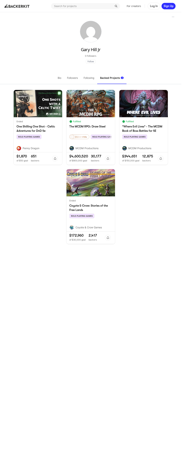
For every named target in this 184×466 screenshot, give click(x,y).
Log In (154, 6)
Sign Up (168, 6)
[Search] (116, 6)
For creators (134, 6)
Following (89, 77)
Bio (59, 77)
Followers (72, 77)
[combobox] (85, 6)
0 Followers (90, 55)
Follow (91, 61)
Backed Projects (111, 77)
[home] (16, 6)
